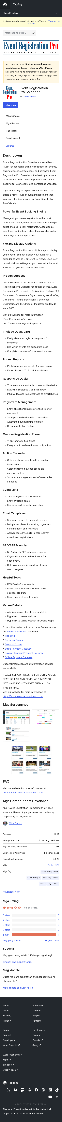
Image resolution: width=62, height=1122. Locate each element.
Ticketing (10, 635)
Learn (6, 1030)
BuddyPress (11, 1069)
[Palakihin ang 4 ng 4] (55, 747)
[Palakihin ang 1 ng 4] (26, 713)
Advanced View (11, 891)
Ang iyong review (12, 940)
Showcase (38, 1005)
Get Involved (39, 1030)
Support (7, 1035)
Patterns (37, 1020)
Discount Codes (13, 644)
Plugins (36, 1015)
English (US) (53, 865)
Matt (7, 1059)
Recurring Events (14, 640)
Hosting (7, 1015)
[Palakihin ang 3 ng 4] (26, 730)
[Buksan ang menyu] (57, 4)
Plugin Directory (10, 13)
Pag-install (11, 130)
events (43, 883)
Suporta (10, 145)
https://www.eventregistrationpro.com (23, 696)
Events (36, 1035)
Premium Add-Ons (16, 631)
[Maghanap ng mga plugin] (33, 33)
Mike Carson (29, 96)
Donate (37, 1040)
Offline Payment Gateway (18, 657)
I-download (10, 105)
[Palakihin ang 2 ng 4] (55, 713)
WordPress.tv (11, 1045)
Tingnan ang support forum (17, 962)
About (6, 1005)
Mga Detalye (13, 115)
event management (49, 872)
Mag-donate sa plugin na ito (18, 987)
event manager (33, 878)
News (6, 1010)
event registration (50, 878)
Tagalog (14, 1082)
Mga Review (12, 123)
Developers (9, 1040)
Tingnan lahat (52, 940)
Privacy (7, 1020)
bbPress (9, 1064)
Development (13, 138)
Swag (36, 1045)
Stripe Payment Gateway (18, 648)
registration (53, 883)
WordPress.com (12, 1054)
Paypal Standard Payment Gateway (24, 653)
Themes (36, 1010)
